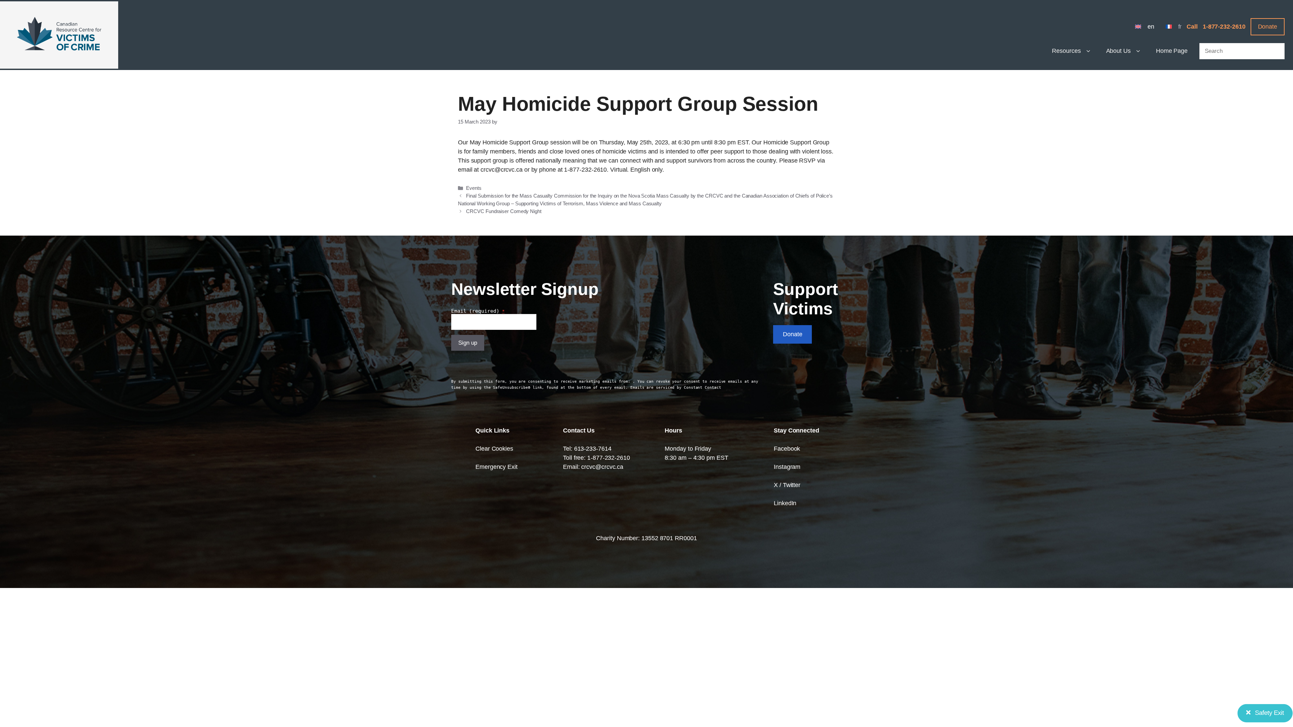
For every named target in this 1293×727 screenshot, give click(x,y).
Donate (1267, 26)
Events (473, 188)
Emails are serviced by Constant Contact (675, 387)
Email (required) (478, 311)
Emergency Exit (496, 466)
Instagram (787, 466)
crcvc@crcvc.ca (602, 466)
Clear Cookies (494, 448)
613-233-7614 (592, 448)
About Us (1118, 50)
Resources (1066, 50)
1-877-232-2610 (1224, 26)
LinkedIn (785, 503)
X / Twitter (787, 485)
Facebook (787, 448)
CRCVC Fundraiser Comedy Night (503, 211)
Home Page (1172, 50)
